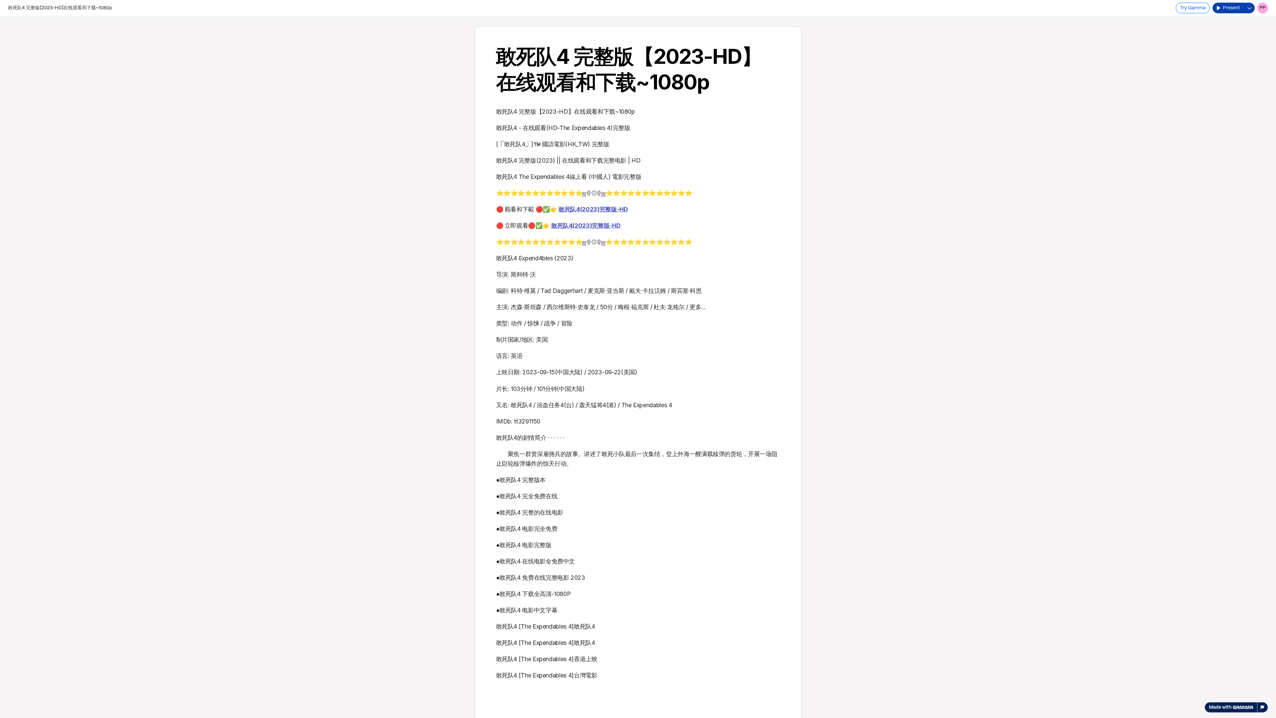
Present (1231, 8)
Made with (1220, 707)
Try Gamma (1193, 8)
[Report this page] (1262, 707)
